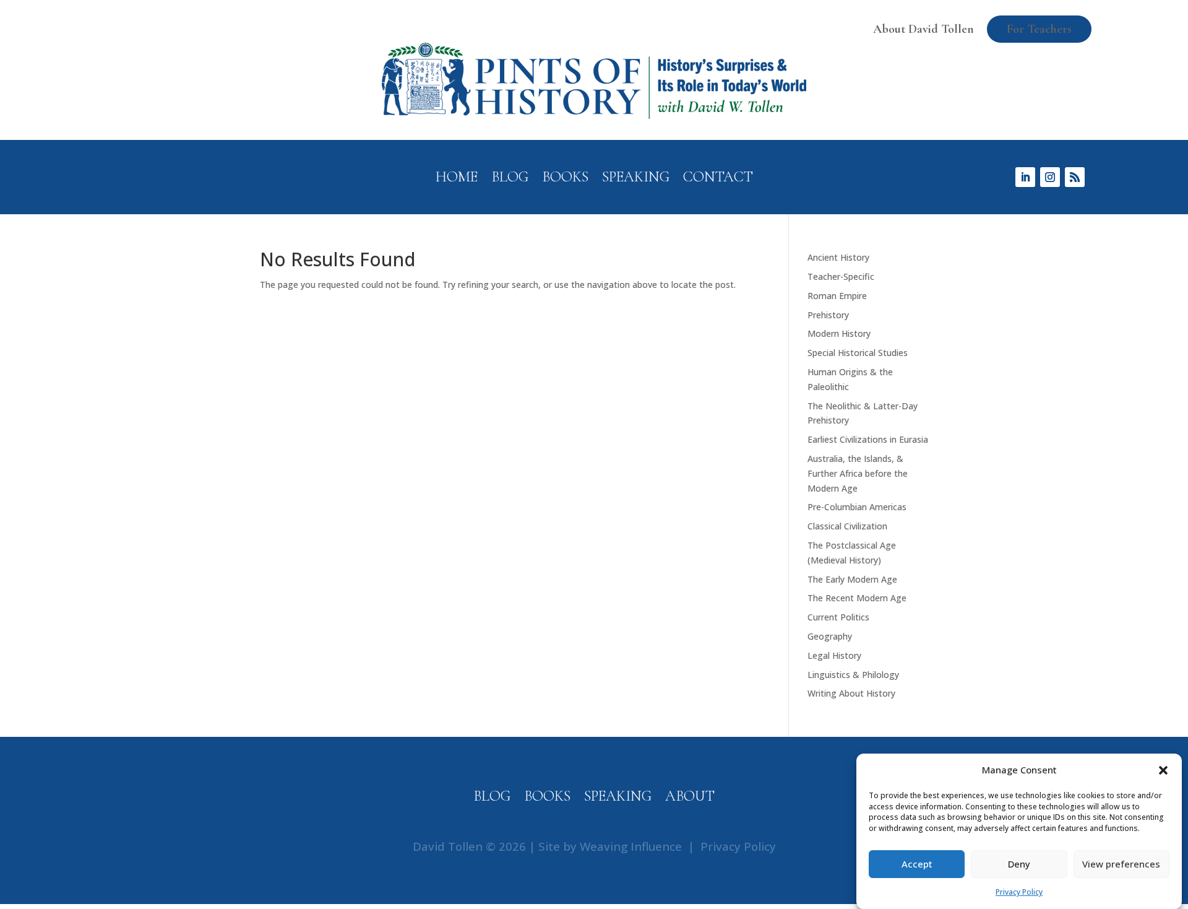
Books (565, 179)
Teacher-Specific (840, 276)
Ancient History (838, 257)
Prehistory (828, 315)
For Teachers (1039, 29)
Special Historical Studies (857, 353)
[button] (1163, 770)
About (690, 798)
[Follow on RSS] (1075, 177)
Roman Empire (837, 296)
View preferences (1121, 864)
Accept (917, 864)
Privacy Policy (1019, 892)
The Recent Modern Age (856, 598)
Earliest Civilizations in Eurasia (867, 439)
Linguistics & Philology (853, 675)
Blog (509, 179)
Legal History (834, 655)
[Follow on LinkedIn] (1025, 177)
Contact (718, 179)
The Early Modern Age (852, 579)
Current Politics (838, 617)
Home (457, 179)
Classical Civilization (847, 526)
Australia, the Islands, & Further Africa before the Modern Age (857, 473)
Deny (1019, 864)
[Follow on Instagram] (1050, 177)
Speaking (635, 179)
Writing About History (851, 693)
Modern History (839, 333)
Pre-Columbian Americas (856, 507)
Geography (829, 636)
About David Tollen (923, 29)
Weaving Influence (631, 846)
